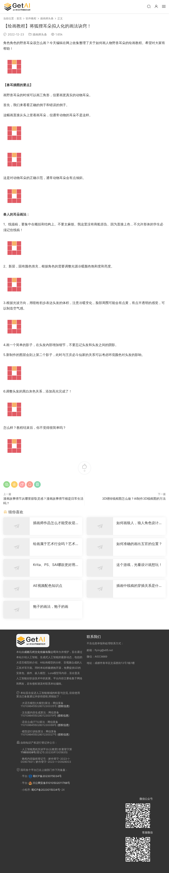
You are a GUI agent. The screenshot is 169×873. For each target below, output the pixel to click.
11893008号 (28, 752)
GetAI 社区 (18, 6)
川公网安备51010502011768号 (51, 783)
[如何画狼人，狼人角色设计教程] (100, 526)
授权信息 (63, 706)
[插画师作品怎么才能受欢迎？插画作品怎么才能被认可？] (16, 526)
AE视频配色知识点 (47, 585)
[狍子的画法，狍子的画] (16, 610)
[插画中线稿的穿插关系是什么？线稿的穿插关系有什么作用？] (100, 589)
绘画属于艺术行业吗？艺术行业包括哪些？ (56, 543)
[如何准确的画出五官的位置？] (100, 547)
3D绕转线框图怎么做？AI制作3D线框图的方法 (134, 498)
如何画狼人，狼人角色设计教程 (139, 523)
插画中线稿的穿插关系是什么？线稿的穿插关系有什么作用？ (139, 585)
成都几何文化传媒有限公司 (40, 652)
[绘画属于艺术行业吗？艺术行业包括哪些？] (16, 547)
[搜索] (149, 6)
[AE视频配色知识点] (16, 589)
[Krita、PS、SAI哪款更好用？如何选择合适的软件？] (16, 568)
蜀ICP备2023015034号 (47, 776)
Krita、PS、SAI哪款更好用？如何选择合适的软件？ (56, 564)
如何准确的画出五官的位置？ (139, 543)
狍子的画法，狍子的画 (50, 606)
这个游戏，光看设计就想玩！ (139, 564)
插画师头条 (40, 34)
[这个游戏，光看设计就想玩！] (100, 568)
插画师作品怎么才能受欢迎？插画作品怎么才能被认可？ (56, 523)
